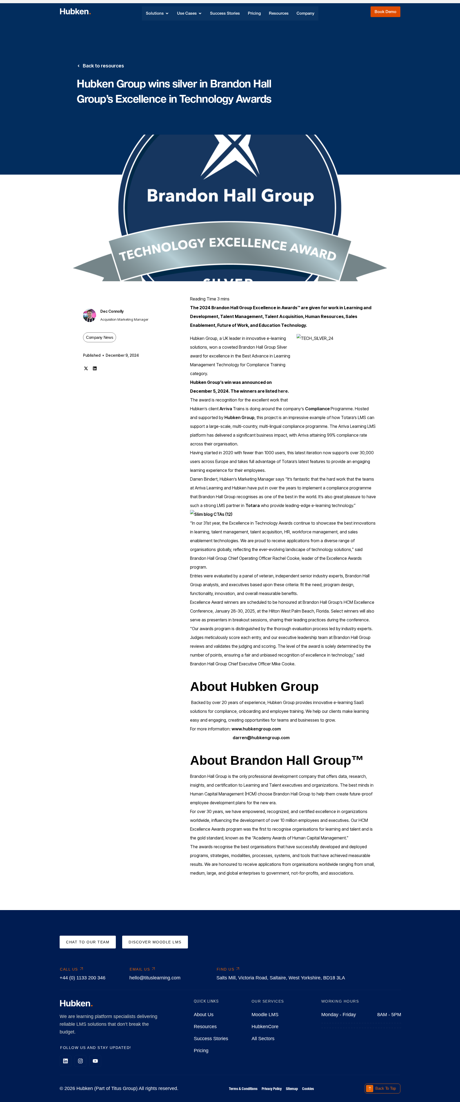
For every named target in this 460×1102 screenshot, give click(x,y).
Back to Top (385, 1088)
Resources (205, 1026)
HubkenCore (265, 1026)
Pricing (201, 1050)
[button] (86, 368)
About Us (203, 1014)
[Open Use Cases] (200, 13)
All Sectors (263, 1038)
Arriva (226, 408)
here (283, 391)
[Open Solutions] (167, 13)
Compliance (318, 408)
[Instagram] (80, 1061)
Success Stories (211, 1038)
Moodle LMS (265, 1014)
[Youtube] (95, 1061)
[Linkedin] (65, 1061)
